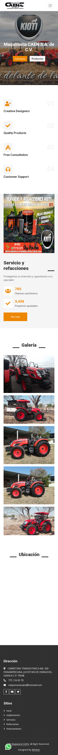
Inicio (9, 710)
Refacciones (12, 724)
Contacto (20, 58)
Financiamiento (13, 728)
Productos (37, 58)
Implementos (13, 715)
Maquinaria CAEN (20, 743)
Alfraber (36, 749)
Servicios (10, 719)
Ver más (15, 316)
